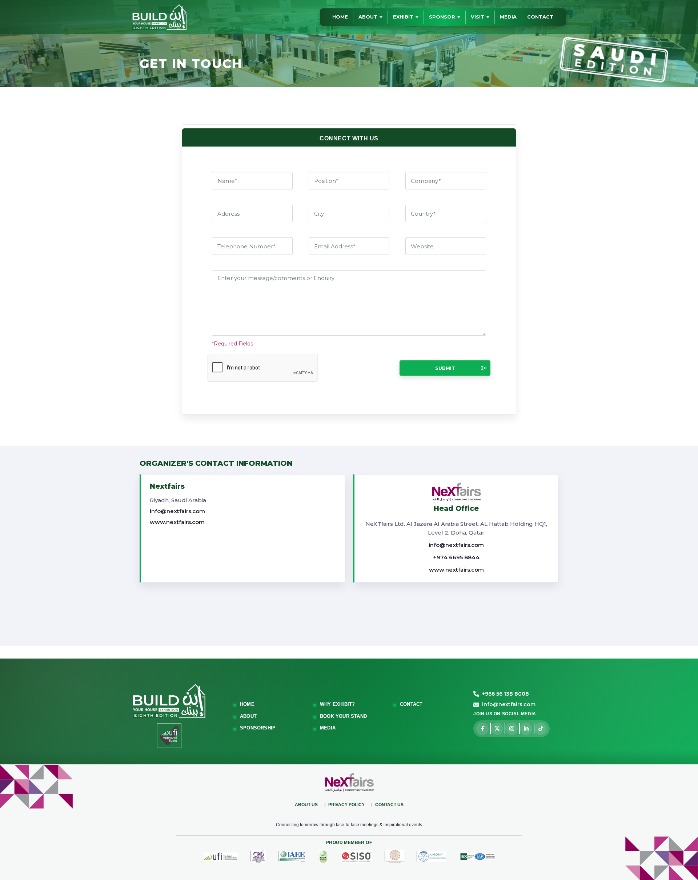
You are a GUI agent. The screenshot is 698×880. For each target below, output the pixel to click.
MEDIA (508, 17)
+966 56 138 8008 (505, 694)
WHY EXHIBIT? (337, 704)
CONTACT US (389, 804)
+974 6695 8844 (456, 557)
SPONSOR (442, 17)
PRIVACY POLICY (346, 804)
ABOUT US (306, 804)
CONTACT (540, 17)
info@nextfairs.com (177, 511)
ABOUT (367, 17)
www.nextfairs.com (177, 522)
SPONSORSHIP (258, 728)
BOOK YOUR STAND (343, 716)
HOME (340, 17)
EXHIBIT (403, 17)
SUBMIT (445, 368)
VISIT (477, 17)
